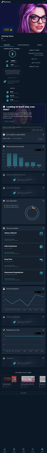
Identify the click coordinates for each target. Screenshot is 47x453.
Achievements (23, 45)
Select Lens (6, 138)
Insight (4, 452)
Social (23, 452)
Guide (42, 452)
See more (23, 393)
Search (33, 452)
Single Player (37, 62)
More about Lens (37, 130)
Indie (36, 58)
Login (43, 2)
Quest (14, 452)
